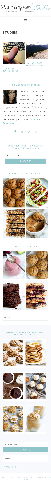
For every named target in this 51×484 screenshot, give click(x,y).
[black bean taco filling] (37, 206)
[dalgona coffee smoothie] (36, 431)
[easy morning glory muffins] (14, 206)
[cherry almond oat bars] (37, 308)
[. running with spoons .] (25, 12)
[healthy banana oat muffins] (13, 365)
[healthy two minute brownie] (13, 398)
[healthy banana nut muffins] (37, 278)
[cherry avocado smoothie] (14, 278)
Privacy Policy (10, 466)
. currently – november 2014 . (11, 70)
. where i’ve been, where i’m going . (35, 64)
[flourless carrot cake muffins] (36, 398)
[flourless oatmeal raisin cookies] (13, 431)
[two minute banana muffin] (37, 237)
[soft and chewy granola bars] (14, 237)
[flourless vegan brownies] (14, 308)
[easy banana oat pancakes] (36, 365)
